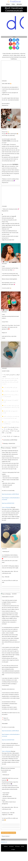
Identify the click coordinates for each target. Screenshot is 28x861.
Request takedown (6, 836)
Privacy (18, 846)
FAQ (23, 846)
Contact (12, 846)
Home (8, 4)
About (6, 846)
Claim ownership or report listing (8, 832)
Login (13, 849)
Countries (20, 4)
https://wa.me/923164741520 (8, 503)
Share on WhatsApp (6, 507)
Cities (13, 4)
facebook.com (4, 842)
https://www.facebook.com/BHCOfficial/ (10, 494)
